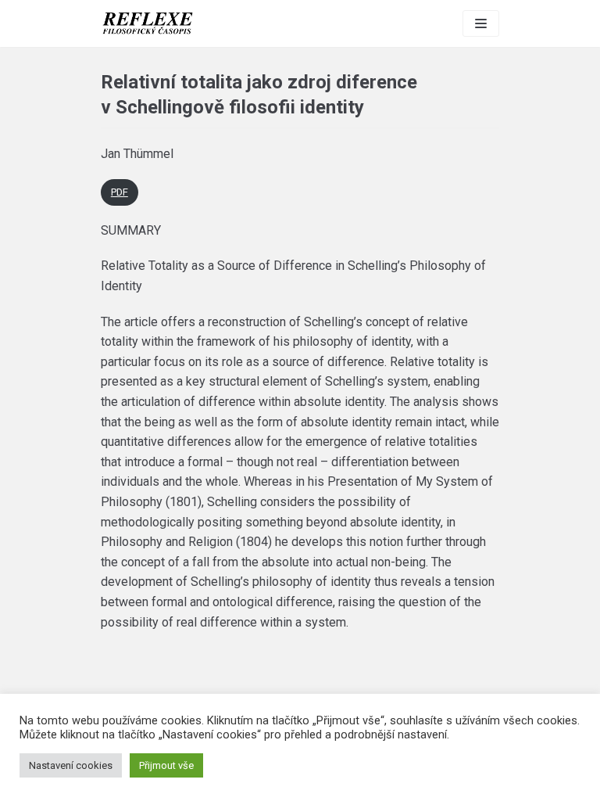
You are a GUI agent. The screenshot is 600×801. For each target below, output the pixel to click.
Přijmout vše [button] (166, 765)
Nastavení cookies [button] (70, 765)
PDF (119, 192)
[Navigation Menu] (480, 23)
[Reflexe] (148, 23)
